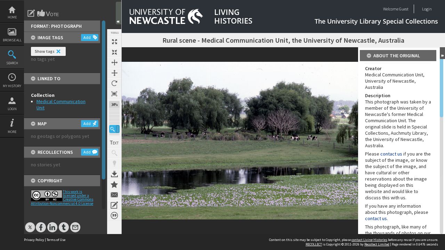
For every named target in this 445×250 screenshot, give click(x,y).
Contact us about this (114, 195)
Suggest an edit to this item (31, 13)
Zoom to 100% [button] (114, 94)
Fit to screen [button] (114, 52)
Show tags (45, 51)
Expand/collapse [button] (442, 53)
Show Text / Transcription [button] (114, 143)
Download (114, 174)
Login (12, 109)
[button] (114, 129)
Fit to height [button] (114, 73)
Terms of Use (56, 240)
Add (87, 37)
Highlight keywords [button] (114, 163)
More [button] (12, 132)
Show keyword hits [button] (114, 153)
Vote (48, 13)
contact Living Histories (369, 240)
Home (12, 17)
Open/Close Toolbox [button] (118, 13)
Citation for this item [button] (114, 215)
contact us (391, 154)
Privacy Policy (34, 240)
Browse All (12, 40)
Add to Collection (114, 184)
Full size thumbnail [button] (114, 41)
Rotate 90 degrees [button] (114, 83)
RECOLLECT (314, 244)
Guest (403, 8)
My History (12, 86)
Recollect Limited (376, 244)
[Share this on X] (30, 224)
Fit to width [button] (114, 62)
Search (12, 63)
